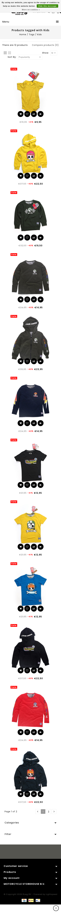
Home (22, 34)
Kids (39, 34)
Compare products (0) (45, 45)
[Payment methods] (24, 900)
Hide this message (47, 6)
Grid (5, 53)
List (9, 53)
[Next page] (54, 811)
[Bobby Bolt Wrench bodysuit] (30, 92)
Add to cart (21, 114)
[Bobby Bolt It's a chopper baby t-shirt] (30, 463)
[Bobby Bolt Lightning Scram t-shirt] (30, 586)
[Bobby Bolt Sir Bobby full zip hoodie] (30, 339)
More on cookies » (31, 10)
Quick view (41, 114)
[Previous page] (37, 811)
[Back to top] (56, 908)
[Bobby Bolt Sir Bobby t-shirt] (30, 524)
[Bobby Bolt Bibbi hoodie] (30, 153)
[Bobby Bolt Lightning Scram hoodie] (30, 772)
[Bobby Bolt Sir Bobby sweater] (30, 215)
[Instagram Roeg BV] (33, 852)
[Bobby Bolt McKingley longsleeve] (30, 710)
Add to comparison (34, 114)
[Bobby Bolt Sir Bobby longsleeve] (30, 277)
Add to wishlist (27, 114)
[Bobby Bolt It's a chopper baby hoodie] (30, 648)
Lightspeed (51, 894)
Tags (31, 34)
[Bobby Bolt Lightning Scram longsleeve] (30, 401)
